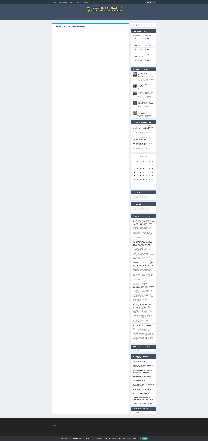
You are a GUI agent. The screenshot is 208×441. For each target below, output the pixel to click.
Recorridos (108, 15)
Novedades (171, 15)
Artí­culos (54, 2)
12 (140, 172)
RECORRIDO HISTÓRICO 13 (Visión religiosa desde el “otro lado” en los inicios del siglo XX (145, 76)
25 (137, 179)
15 (149, 172)
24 (134, 179)
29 (149, 179)
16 (152, 172)
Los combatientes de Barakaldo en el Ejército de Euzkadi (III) (143, 384)
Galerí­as (72, 2)
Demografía (46, 15)
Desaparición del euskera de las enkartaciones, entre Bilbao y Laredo (145, 93)
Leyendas (78, 2)
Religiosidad (120, 15)
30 (152, 179)
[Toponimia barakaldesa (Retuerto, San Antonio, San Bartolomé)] (135, 103)
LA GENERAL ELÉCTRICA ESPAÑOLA (142, 403)
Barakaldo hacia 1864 (140, 134)
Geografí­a (67, 15)
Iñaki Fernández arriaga (139, 143)
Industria (87, 15)
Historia (77, 15)
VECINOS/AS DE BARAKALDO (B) (141, 393)
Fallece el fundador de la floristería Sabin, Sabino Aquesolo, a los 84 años (143, 326)
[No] (206, 438)
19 (140, 176)
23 (152, 176)
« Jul (134, 186)
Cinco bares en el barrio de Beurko (141, 39)
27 (143, 179)
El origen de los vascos (139, 361)
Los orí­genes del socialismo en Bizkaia (145, 85)
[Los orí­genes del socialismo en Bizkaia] (135, 86)
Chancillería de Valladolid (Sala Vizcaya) (144, 112)
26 (140, 179)
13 (143, 172)
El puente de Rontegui (139, 380)
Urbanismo (160, 15)
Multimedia (86, 2)
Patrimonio (97, 15)
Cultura (36, 15)
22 (149, 176)
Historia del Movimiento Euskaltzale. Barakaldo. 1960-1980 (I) (143, 365)
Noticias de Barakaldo (142, 216)
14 (146, 172)
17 (134, 176)
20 (143, 176)
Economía (57, 15)
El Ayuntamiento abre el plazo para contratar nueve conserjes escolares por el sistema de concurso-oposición (143, 264)
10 (134, 172)
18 (137, 176)
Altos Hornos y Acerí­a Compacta (142, 376)
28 (146, 179)
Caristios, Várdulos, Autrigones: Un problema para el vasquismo (143, 127)
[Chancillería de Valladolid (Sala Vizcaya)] (135, 113)
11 (137, 172)
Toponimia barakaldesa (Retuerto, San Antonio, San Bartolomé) (145, 103)
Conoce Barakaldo (63, 2)
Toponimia (140, 15)
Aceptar (145, 438)
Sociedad (130, 15)
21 (146, 176)
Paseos (93, 2)
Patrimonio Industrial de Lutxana (142, 389)
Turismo (150, 15)
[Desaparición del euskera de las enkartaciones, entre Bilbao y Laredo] (135, 93)
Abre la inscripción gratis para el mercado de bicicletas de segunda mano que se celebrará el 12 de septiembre (142, 307)
